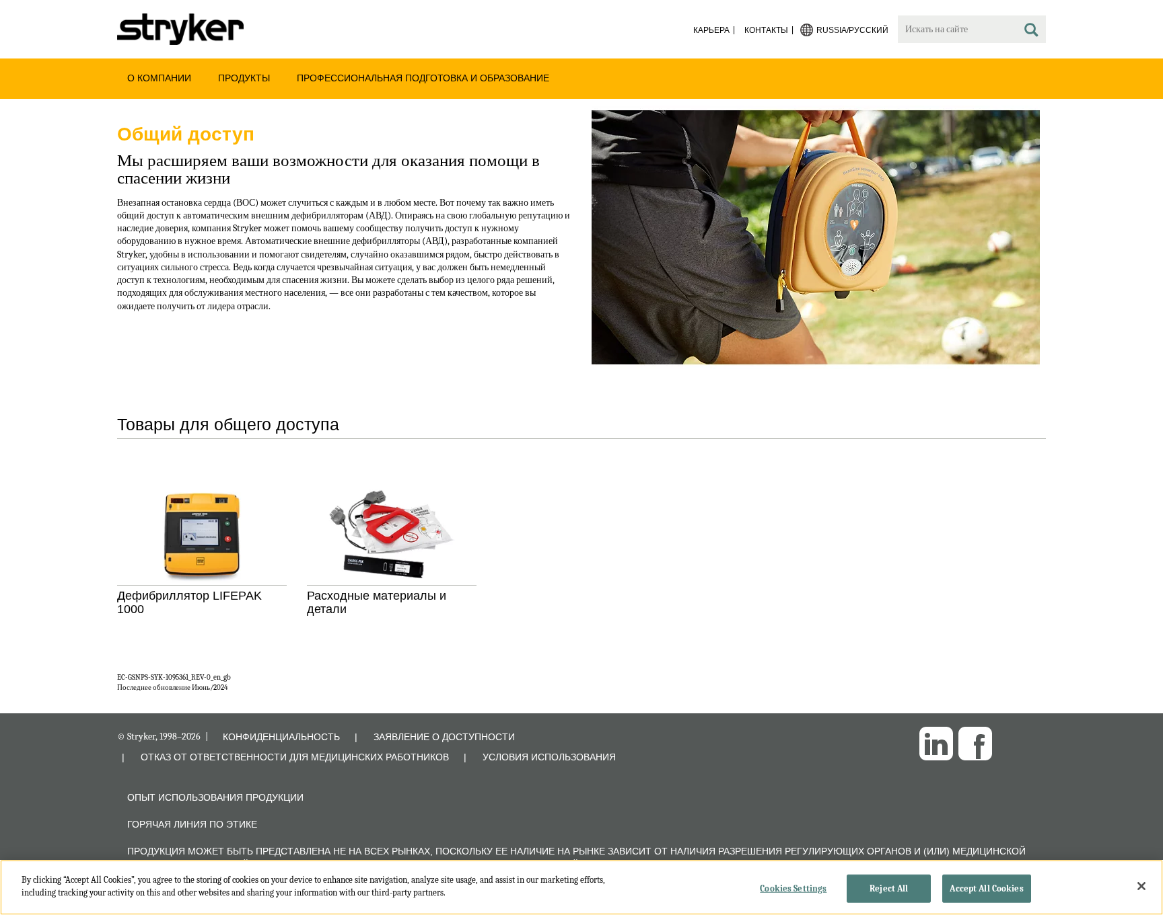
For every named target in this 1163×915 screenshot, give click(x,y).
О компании (159, 78)
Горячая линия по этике (192, 824)
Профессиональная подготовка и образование (423, 78)
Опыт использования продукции (215, 797)
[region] (581, 887)
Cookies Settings (793, 888)
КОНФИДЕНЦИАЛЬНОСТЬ (281, 736)
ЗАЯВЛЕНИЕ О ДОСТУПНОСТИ (444, 736)
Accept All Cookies (986, 888)
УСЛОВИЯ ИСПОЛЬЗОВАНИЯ (549, 757)
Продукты (244, 78)
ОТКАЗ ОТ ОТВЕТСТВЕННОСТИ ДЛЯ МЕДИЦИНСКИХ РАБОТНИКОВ (295, 757)
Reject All (889, 888)
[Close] (1141, 886)
